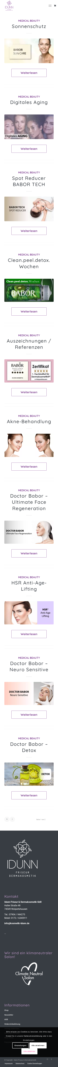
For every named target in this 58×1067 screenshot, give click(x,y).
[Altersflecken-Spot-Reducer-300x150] (29, 209)
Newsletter (8, 1015)
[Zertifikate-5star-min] (29, 371)
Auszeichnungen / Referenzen (29, 344)
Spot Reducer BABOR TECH (29, 181)
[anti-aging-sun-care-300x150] (29, 51)
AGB (6, 1019)
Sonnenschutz (29, 26)
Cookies (24, 1032)
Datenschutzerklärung (33, 1036)
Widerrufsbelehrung (12, 1024)
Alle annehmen (38, 1045)
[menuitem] (51, 5)
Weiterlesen (29, 73)
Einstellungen (20, 1045)
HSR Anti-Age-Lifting (29, 586)
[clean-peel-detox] (29, 290)
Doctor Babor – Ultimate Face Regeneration (29, 502)
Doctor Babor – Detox (29, 747)
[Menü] (50, 5)
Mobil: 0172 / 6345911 (15, 918)
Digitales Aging (29, 102)
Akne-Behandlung (29, 421)
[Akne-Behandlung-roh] (29, 445)
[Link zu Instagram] (47, 1059)
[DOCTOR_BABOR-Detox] (29, 774)
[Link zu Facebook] (51, 1059)
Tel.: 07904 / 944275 (14, 914)
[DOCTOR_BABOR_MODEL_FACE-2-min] (29, 532)
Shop (6, 1010)
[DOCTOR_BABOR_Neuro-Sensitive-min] (29, 693)
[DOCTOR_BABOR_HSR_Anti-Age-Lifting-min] (29, 612)
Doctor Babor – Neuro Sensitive (29, 666)
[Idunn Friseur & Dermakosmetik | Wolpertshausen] (24, 5)
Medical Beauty (29, 20)
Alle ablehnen (29, 1051)
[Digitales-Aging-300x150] (29, 126)
